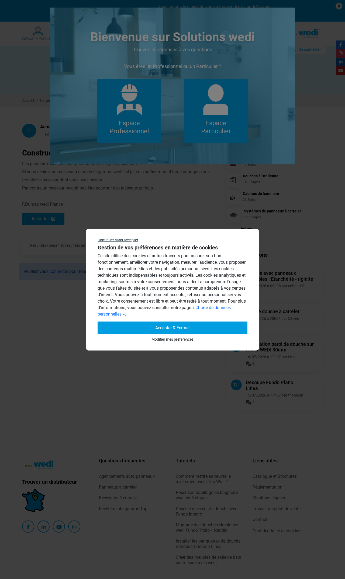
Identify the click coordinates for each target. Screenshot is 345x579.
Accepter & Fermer (172, 327)
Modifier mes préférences (172, 339)
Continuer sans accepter (118, 240)
